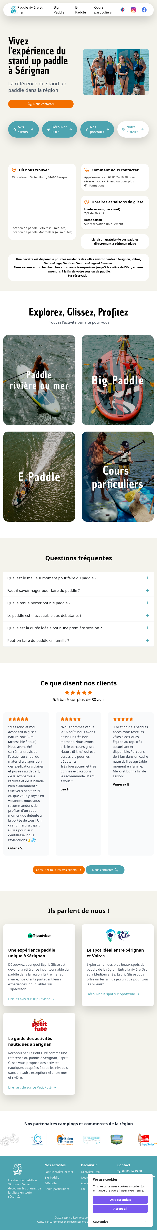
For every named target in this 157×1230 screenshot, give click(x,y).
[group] (30, 1139)
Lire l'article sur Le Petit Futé (30, 1087)
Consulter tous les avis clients (56, 870)
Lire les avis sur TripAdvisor (29, 999)
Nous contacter (43, 104)
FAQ (83, 1189)
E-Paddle (80, 10)
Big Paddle (59, 10)
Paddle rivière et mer (30, 10)
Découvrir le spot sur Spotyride (111, 994)
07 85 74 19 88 (118, 177)
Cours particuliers (103, 10)
